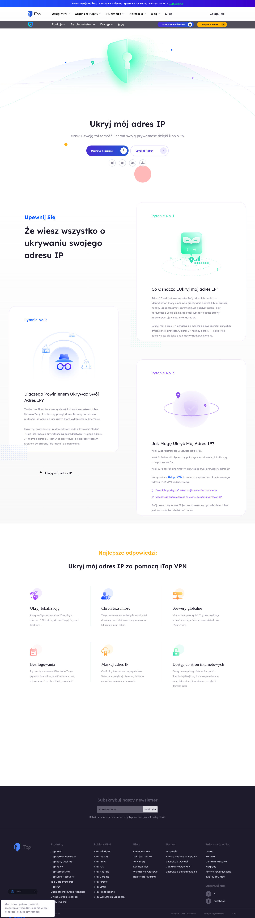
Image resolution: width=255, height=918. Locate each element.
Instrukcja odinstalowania (181, 871)
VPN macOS (101, 856)
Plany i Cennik (59, 901)
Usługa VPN (175, 477)
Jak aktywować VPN (178, 866)
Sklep (168, 13)
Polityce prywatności (28, 911)
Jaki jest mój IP (142, 856)
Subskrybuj (150, 809)
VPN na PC (100, 861)
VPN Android (101, 871)
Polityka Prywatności (214, 914)
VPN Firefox (101, 881)
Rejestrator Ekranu (144, 876)
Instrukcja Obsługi (177, 861)
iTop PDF (56, 886)
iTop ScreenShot (60, 871)
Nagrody (211, 866)
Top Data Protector (62, 881)
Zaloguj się (217, 13)
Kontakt (210, 856)
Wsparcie (171, 851)
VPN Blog (139, 861)
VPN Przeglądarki (104, 891)
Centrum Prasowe (216, 861)
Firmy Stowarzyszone (218, 871)
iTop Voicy (57, 866)
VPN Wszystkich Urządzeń (109, 896)
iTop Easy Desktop (62, 861)
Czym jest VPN (142, 851)
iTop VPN (56, 851)
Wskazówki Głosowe (145, 871)
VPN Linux (100, 886)
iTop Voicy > (176, 3)
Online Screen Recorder (64, 896)
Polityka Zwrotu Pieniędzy (183, 914)
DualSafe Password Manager (68, 891)
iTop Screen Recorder (63, 856)
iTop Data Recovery (62, 876)
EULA (234, 914)
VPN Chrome (101, 876)
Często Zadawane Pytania (181, 856)
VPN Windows (102, 851)
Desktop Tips (140, 866)
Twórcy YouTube (215, 876)
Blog (121, 24)
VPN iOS (99, 866)
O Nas (209, 851)
